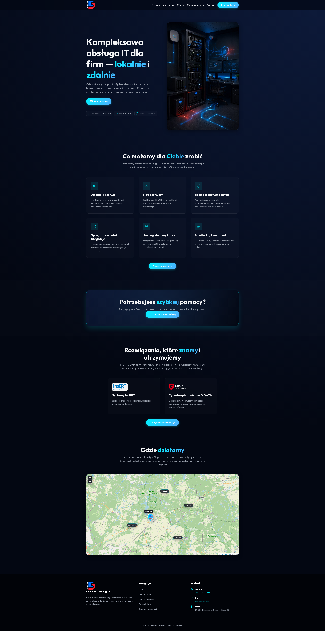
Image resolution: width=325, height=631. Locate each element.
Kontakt (210, 5)
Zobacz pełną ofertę (162, 266)
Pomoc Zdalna (228, 5)
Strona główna (159, 5)
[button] (150, 517)
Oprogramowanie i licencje (162, 422)
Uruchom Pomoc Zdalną (164, 314)
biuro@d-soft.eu (202, 601)
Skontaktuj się (101, 101)
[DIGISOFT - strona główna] (90, 5)
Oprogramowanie (195, 5)
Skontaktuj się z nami (148, 609)
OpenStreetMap (225, 554)
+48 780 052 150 (202, 592)
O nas (171, 5)
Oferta (180, 5)
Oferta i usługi (145, 594)
